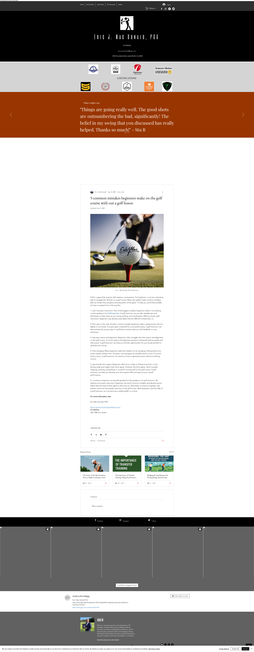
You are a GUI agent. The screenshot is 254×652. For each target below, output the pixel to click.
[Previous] (11, 115)
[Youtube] (173, 9)
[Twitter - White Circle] (169, 9)
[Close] (251, 648)
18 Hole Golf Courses (112, 178)
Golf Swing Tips (97, 178)
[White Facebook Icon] (161, 9)
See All (171, 452)
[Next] (243, 115)
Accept (245, 649)
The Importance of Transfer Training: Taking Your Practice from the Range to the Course (125, 476)
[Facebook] (172, 644)
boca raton (157, 423)
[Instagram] (165, 644)
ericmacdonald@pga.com (127, 51)
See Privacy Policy (154, 649)
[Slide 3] (128, 132)
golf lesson (135, 423)
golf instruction (106, 423)
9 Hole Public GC (128, 178)
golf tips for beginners (122, 423)
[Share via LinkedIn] (101, 434)
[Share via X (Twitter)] (96, 434)
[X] (169, 644)
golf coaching (146, 423)
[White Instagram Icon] (165, 9)
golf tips (96, 423)
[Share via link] (106, 434)
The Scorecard (84, 178)
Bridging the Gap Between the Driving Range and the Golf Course (157, 476)
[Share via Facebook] (91, 434)
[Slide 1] (125, 132)
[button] (100, 4)
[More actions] (162, 192)
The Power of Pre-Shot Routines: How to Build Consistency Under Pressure (94, 476)
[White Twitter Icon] (149, 520)
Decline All (235, 649)
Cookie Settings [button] (224, 649)
